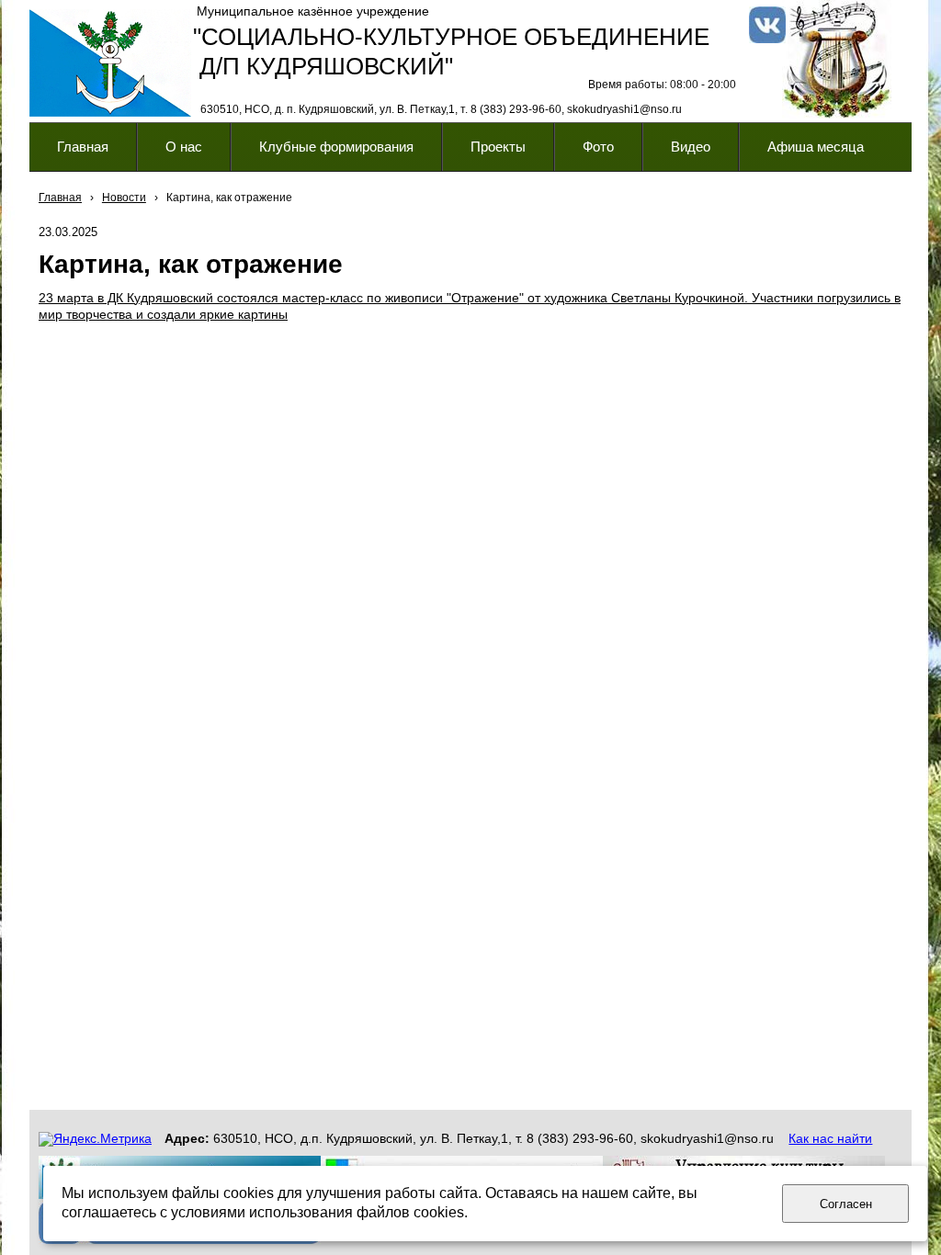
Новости (124, 197)
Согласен (846, 1204)
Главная (60, 197)
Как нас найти (830, 1138)
